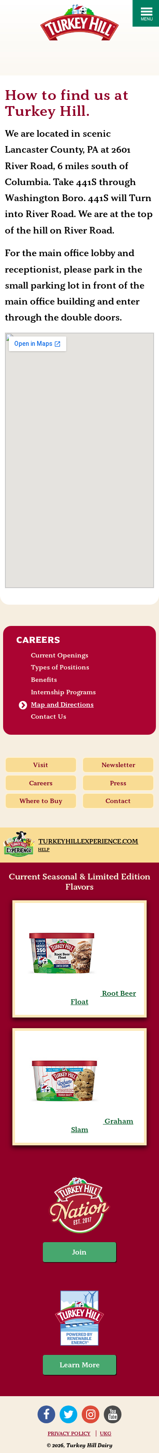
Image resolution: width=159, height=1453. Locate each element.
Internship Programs (63, 692)
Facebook (46, 1414)
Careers (38, 639)
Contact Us (48, 717)
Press (118, 783)
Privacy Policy (69, 1433)
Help (43, 849)
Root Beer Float (103, 997)
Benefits (44, 680)
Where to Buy (40, 801)
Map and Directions (62, 705)
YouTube (112, 1414)
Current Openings (59, 655)
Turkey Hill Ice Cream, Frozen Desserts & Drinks (79, 22)
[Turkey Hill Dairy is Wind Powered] (79, 1319)
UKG (105, 1433)
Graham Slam (102, 1125)
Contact (118, 801)
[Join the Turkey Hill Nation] (79, 1231)
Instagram (90, 1414)
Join (79, 1252)
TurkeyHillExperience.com (88, 841)
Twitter (68, 1414)
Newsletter (118, 765)
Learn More (80, 1365)
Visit (40, 765)
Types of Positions (60, 667)
